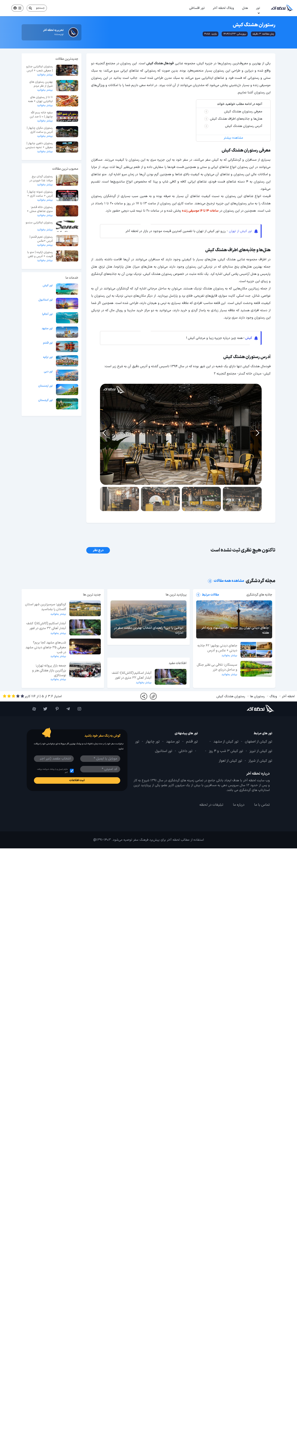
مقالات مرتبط (210, 594)
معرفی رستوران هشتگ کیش (243, 111)
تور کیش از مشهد (225, 741)
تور (258, 8)
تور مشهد (47, 329)
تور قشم (48, 343)
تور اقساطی (197, 8)
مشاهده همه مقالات (229, 581)
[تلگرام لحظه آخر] (66, 709)
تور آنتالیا (47, 314)
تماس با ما (262, 805)
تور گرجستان (45, 400)
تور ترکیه (48, 357)
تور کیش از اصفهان (258, 741)
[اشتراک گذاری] (143, 696)
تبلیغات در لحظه (211, 805)
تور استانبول (45, 300)
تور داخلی (185, 751)
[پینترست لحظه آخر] (55, 709)
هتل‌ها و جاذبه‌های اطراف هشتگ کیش (236, 118)
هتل (245, 8)
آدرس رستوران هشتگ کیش (243, 126)
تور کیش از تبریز (261, 751)
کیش (248, 338)
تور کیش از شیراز (260, 760)
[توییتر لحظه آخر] (43, 709)
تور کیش (48, 286)
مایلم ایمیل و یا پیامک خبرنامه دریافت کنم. (52, 771)
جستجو (40, 8)
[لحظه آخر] (254, 709)
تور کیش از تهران (240, 231)
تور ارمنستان (45, 386)
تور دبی (48, 372)
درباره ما (238, 805)
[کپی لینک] (153, 696)
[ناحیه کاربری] (17, 8)
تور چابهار (153, 741)
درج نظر (98, 550)
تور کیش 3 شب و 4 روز (226, 751)
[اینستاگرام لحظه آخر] (77, 709)
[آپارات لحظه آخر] (32, 709)
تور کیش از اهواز (230, 760)
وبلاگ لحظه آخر (223, 8)
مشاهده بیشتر (233, 137)
